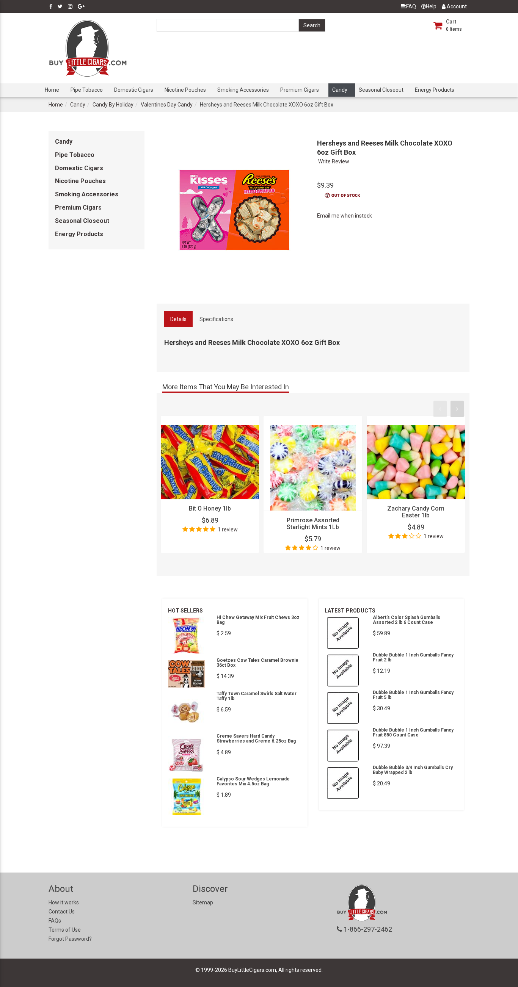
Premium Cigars (299, 90)
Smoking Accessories (243, 90)
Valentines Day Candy (167, 105)
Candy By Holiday (113, 105)
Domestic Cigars (133, 90)
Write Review (333, 161)
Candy (339, 90)
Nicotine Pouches (185, 90)
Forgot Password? (70, 939)
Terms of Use (65, 930)
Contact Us (62, 912)
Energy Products (434, 90)
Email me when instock (344, 216)
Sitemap (203, 902)
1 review (228, 529)
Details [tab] (178, 319)
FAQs (55, 921)
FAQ (411, 6)
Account (456, 6)
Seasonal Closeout (381, 90)
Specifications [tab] (216, 319)
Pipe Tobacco (87, 90)
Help (431, 6)
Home (52, 90)
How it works (64, 902)
